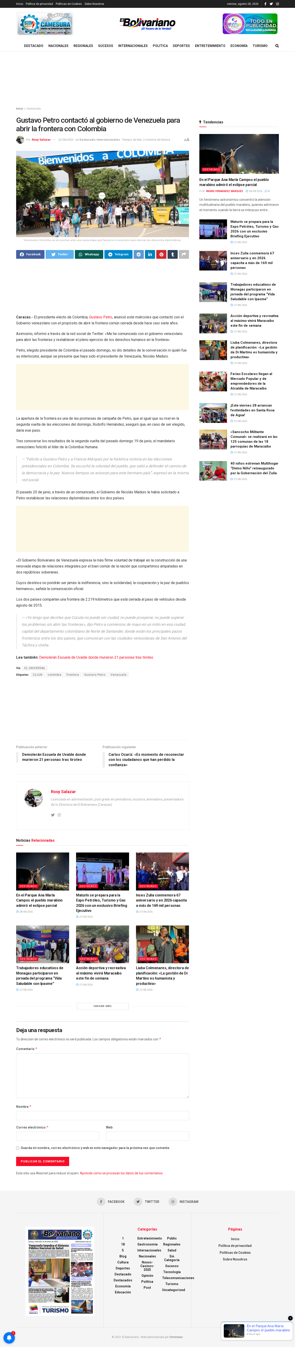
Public (172, 1238)
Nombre (24, 1106)
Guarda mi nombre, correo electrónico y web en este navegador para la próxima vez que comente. (95, 1148)
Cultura (123, 1262)
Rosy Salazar (41, 139)
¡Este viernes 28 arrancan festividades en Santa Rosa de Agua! (252, 410)
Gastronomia (147, 1244)
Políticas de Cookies (69, 4)
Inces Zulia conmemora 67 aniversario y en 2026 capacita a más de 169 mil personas (161, 900)
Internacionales (133, 46)
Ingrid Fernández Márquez (224, 191)
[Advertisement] (147, 79)
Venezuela (119, 674)
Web (109, 1127)
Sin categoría (172, 1258)
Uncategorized (173, 1290)
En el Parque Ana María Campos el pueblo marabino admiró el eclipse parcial (39, 900)
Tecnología (172, 1272)
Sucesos (105, 46)
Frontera (73, 674)
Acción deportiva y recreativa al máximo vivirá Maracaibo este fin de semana (101, 973)
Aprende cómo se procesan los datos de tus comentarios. (121, 1173)
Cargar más (102, 1006)
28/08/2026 (26, 911)
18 (123, 1244)
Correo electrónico (32, 1127)
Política (160, 46)
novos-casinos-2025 (147, 1265)
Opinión (147, 1275)
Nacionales (58, 46)
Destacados (123, 1280)
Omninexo (176, 1337)
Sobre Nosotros (94, 4)
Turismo (260, 46)
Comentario (27, 1049)
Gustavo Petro (100, 317)
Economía (239, 46)
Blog (123, 1256)
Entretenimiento (210, 46)
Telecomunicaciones (178, 1278)
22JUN (37, 674)
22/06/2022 (66, 139)
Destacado (33, 46)
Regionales (83, 46)
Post (147, 1287)
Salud (172, 1250)
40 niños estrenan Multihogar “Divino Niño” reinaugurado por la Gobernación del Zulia (254, 468)
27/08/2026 (86, 916)
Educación (123, 1292)
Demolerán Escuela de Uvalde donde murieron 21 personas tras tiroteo (95, 657)
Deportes (181, 46)
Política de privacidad (39, 4)
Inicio (19, 4)
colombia (54, 674)
